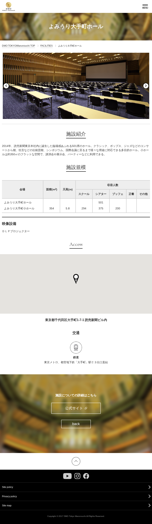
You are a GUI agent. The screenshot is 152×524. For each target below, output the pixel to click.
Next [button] (146, 86)
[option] (76, 86)
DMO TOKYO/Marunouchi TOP (18, 45)
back (76, 424)
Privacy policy (9, 496)
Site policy (7, 487)
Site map (6, 505)
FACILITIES (46, 45)
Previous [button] (6, 86)
